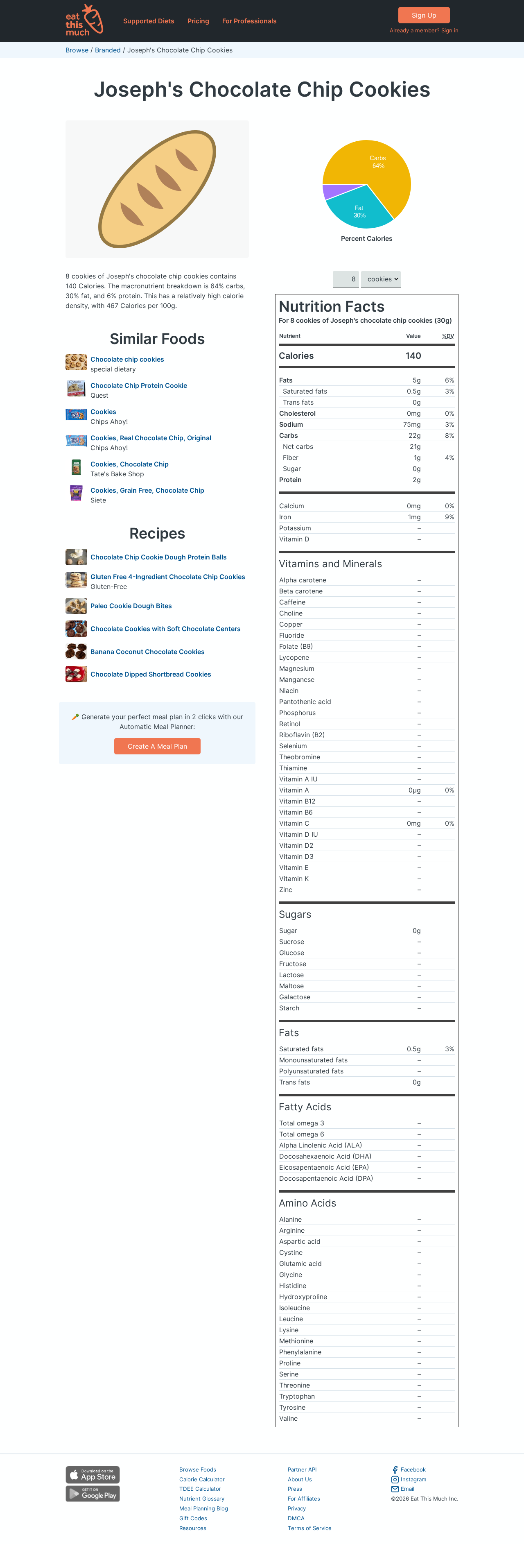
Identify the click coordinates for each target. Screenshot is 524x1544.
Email (407, 1488)
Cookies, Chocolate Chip (129, 464)
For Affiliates (304, 1498)
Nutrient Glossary (201, 1498)
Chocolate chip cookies (127, 359)
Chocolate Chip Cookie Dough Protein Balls (158, 557)
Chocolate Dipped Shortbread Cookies (150, 674)
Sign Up (424, 15)
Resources (192, 1528)
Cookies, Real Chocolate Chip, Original (150, 438)
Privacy (297, 1508)
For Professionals (249, 21)
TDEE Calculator (200, 1488)
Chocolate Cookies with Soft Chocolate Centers (165, 629)
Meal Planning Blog (203, 1508)
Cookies (103, 412)
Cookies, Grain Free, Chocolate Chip (147, 490)
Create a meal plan (157, 746)
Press (295, 1488)
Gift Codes (193, 1518)
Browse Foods (197, 1469)
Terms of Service (310, 1528)
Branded (108, 50)
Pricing (198, 21)
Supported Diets (148, 21)
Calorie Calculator (202, 1479)
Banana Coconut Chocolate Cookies (147, 651)
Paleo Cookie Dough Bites (131, 606)
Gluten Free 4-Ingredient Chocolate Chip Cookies (167, 577)
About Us (300, 1479)
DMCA (296, 1518)
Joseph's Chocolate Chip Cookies (262, 89)
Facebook (413, 1469)
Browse (77, 50)
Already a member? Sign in (424, 30)
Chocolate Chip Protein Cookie (138, 385)
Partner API (302, 1469)
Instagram (414, 1479)
